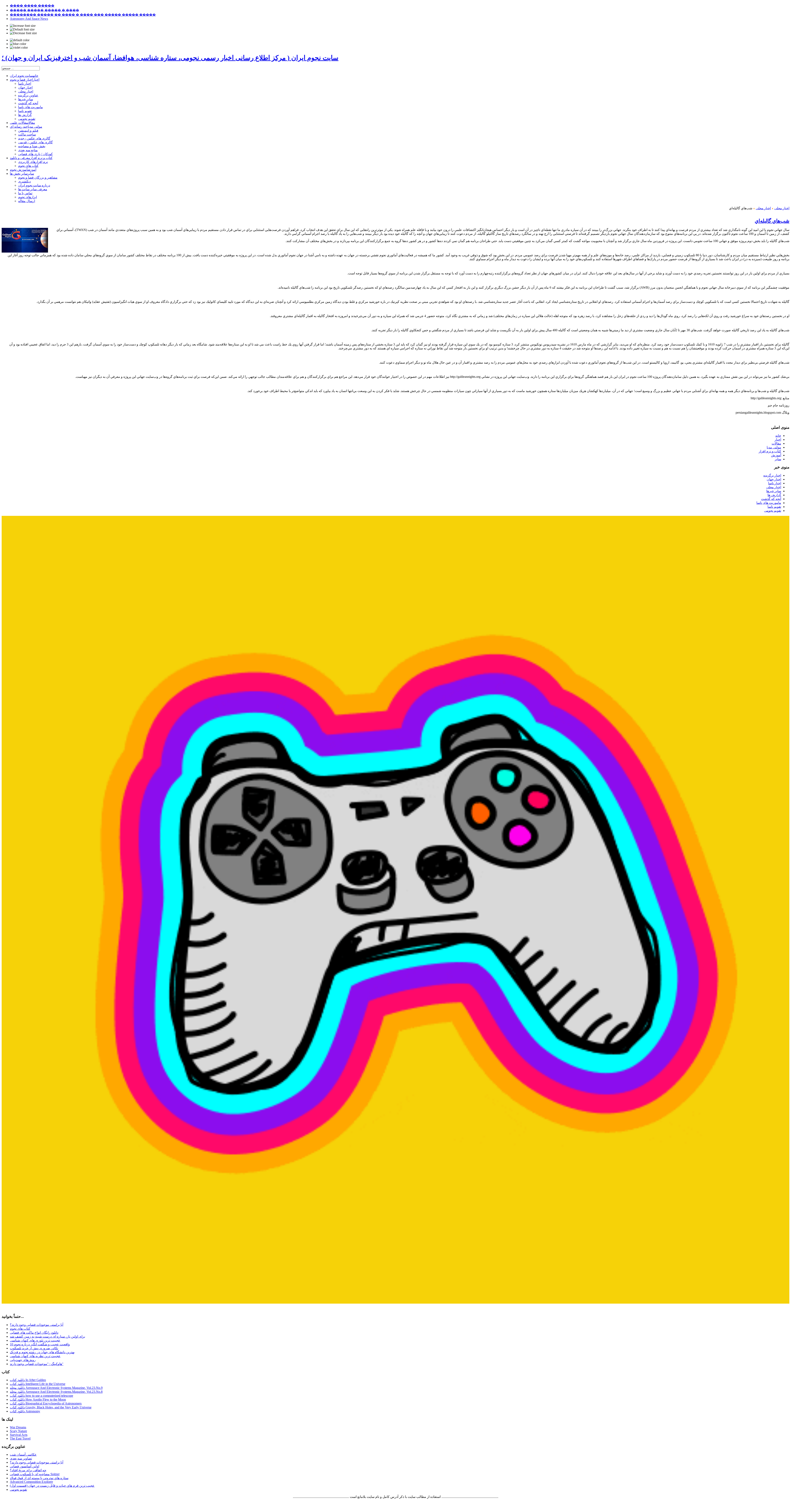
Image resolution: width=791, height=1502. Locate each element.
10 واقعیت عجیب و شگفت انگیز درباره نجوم (40, 1344)
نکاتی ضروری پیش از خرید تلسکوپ (34, 1348)
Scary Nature (18, 1431)
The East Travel (20, 1438)
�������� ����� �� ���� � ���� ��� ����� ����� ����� (83, 14)
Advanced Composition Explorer (31, 1481)
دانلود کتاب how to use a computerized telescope (41, 1395)
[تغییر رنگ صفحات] (19, 40)
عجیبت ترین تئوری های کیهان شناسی (35, 1340)
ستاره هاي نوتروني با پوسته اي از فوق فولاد (39, 1478)
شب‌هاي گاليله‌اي (772, 221)
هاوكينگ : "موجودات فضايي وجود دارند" (36, 1364)
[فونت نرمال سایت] (22, 29)
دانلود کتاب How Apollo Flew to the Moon (38, 1399)
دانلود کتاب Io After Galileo (28, 1380)
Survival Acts (18, 1434)
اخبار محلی (781, 208)
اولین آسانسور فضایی (24, 1466)
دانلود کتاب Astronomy (25, 1411)
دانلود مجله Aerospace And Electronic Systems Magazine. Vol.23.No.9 (56, 1388)
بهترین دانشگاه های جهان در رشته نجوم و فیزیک (42, 1352)
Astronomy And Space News (29, 18)
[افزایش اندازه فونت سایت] (23, 26)
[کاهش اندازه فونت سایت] (23, 33)
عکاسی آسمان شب (23, 1454)
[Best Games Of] (395, 1302)
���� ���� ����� (32, 5)
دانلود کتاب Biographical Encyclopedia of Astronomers (46, 1403)
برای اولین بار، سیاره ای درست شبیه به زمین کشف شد (47, 1336)
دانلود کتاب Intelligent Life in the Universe (37, 1384)
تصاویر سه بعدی (21, 1458)
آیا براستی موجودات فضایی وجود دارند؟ (36, 1324)
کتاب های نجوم (20, 1328)
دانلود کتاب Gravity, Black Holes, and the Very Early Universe (50, 1407)
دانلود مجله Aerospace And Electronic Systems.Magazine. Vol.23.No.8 (56, 1391)
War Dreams (18, 1427)
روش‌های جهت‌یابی (23, 1360)
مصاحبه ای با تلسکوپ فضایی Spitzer (35, 1474)
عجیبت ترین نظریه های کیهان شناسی (35, 1356)
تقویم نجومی (18, 1489)
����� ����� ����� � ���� (44, 10)
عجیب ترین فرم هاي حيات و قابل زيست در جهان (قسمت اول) (52, 1485)
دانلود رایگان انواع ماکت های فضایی (34, 1332)
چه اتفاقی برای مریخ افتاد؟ (28, 1470)
